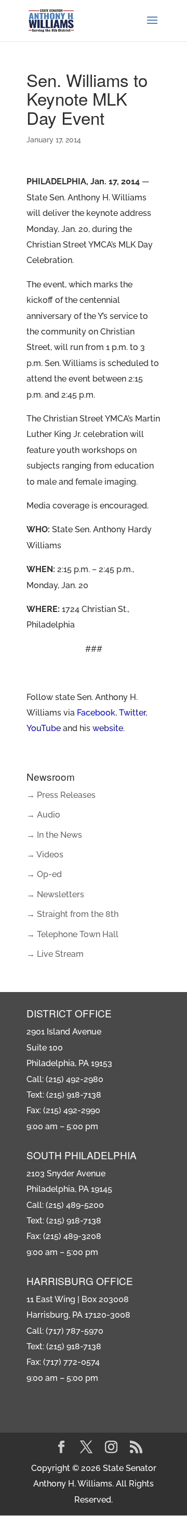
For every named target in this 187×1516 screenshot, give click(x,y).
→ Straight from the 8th (72, 914)
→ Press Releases (61, 795)
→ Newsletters (55, 894)
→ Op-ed (44, 874)
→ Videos (44, 854)
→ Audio (43, 815)
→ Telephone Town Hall (72, 934)
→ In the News (54, 835)
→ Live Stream (55, 954)
